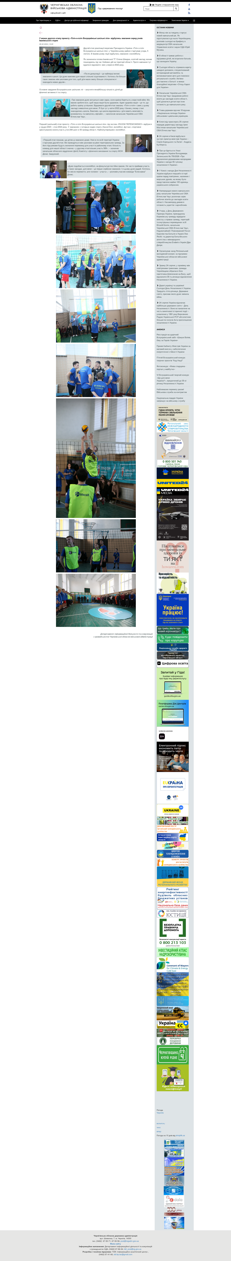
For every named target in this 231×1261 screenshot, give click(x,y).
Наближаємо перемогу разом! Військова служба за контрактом (172, 390)
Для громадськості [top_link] (120, 20)
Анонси (161, 329)
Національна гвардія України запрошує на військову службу (171, 399)
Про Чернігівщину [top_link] (42, 20)
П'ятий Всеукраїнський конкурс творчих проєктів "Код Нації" (171, 359)
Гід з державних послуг (110, 8)
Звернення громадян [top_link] (101, 20)
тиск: (159, 1127)
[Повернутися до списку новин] (41, 32)
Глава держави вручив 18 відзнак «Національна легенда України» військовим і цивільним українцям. (173, 113)
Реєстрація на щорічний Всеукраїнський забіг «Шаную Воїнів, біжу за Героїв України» (174, 337)
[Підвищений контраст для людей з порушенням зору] (150, 4)
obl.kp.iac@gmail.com (123, 1254)
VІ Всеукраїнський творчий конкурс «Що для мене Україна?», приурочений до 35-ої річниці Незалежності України (173, 379)
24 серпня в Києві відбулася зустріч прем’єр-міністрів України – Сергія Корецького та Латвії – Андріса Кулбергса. (174, 140)
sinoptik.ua (180, 1135)
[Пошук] (176, 8)
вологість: (161, 1123)
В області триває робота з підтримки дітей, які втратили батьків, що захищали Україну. (174, 58)
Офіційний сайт (58, 12)
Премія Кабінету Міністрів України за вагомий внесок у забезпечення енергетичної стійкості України (173, 349)
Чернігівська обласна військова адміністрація (69, 6)
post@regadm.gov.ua (130, 1241)
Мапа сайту (115, 1243)
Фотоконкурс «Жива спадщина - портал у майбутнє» (171, 367)
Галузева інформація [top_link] (158, 20)
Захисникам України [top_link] (179, 20)
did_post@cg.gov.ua (132, 1249)
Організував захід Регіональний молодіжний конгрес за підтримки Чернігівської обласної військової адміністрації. (172, 255)
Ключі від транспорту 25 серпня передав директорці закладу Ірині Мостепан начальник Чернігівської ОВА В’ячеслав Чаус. (172, 126)
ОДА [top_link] (57, 20)
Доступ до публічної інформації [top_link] (76, 20)
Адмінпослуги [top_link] (138, 20)
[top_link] (194, 20)
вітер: (159, 1131)
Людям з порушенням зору (167, 4)
